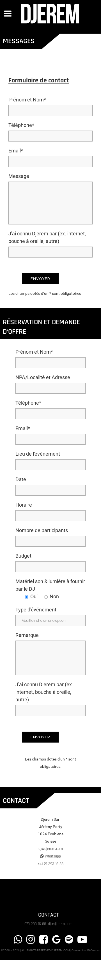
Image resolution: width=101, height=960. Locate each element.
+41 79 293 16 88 (50, 863)
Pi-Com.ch (93, 950)
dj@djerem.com (50, 848)
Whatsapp (52, 856)
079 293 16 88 (35, 923)
